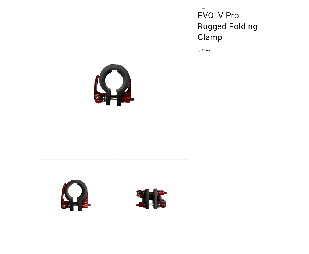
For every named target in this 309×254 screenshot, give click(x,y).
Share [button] (206, 50)
